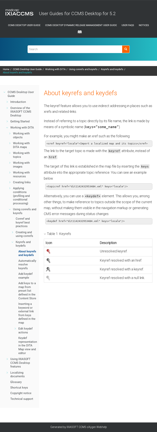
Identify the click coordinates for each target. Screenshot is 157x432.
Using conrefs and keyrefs (83, 69)
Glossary (16, 382)
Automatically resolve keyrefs (27, 264)
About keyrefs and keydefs (17, 72)
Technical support (21, 399)
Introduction (18, 102)
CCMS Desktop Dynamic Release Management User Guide (81, 25)
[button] (4, 92)
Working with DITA (55, 69)
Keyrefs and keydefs (112, 69)
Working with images (21, 164)
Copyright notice (20, 393)
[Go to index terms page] (78, 33)
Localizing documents (17, 374)
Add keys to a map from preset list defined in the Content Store (27, 290)
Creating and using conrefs (24, 234)
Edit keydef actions (25, 330)
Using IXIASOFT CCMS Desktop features (20, 362)
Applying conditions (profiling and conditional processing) (21, 196)
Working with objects (21, 135)
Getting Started (19, 121)
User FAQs (128, 25)
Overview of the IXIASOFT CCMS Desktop (20, 111)
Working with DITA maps (21, 145)
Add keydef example (25, 275)
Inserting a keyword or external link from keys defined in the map (26, 313)
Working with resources (21, 174)
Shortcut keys (19, 387)
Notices (144, 25)
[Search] (125, 49)
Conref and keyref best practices (23, 222)
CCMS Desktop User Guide (24, 25)
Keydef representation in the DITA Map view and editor (27, 345)
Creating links (22, 182)
